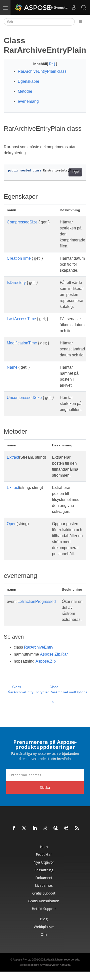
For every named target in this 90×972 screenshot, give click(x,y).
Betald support (44, 908)
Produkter (44, 854)
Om (44, 934)
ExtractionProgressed (37, 601)
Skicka (45, 787)
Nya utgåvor (44, 862)
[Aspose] (33, 7)
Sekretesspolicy (29, 964)
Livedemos (44, 885)
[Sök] (84, 7)
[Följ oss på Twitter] (24, 828)
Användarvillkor (49, 964)
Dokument (43, 877)
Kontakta (65, 964)
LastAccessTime (21, 319)
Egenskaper (28, 81)
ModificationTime (22, 343)
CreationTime (19, 258)
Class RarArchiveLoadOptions (68, 689)
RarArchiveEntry (38, 647)
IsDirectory (16, 282)
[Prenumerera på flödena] (77, 828)
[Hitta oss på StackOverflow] (45, 828)
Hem (44, 846)
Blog (44, 919)
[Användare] (74, 7)
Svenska (60, 7)
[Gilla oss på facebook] (14, 828)
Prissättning (43, 870)
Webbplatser (44, 926)
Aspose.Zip (46, 661)
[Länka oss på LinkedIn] (35, 828)
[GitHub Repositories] (66, 828)
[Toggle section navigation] (80, 22)
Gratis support (44, 893)
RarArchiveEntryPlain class (42, 71)
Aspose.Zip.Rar (54, 654)
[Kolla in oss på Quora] (56, 828)
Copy (75, 172)
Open (11, 524)
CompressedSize (22, 222)
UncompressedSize (24, 397)
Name (12, 367)
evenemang (28, 101)
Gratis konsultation (43, 901)
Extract (13, 457)
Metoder (25, 91)
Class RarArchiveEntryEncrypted (29, 689)
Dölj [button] (52, 64)
